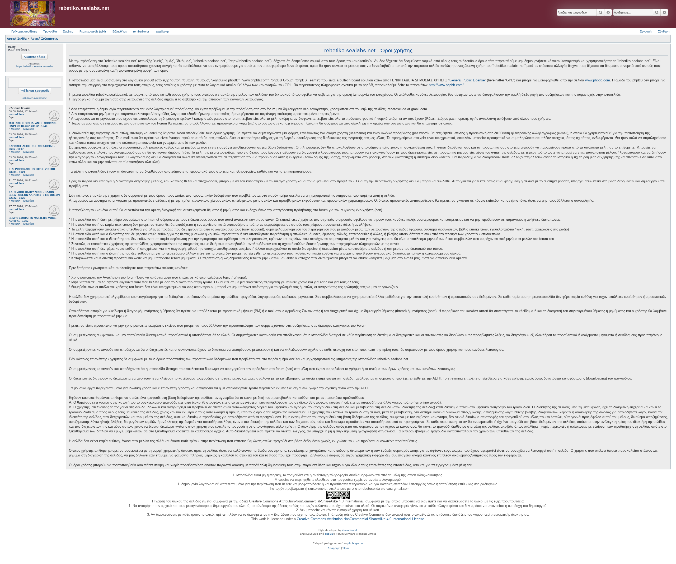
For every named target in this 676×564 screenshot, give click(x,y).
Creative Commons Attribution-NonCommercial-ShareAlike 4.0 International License (360, 519)
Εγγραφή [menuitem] (645, 31)
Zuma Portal (349, 530)
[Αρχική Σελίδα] (32, 14)
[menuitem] (334, 548)
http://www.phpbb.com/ (446, 85)
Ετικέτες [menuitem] (68, 31)
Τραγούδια (50, 31)
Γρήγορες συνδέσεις (24, 31)
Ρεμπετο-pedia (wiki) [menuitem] (92, 31)
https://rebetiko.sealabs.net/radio (34, 66)
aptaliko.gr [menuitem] (162, 31)
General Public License (467, 80)
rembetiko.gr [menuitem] (141, 31)
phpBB (329, 533)
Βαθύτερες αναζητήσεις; (34, 98)
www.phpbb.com (597, 80)
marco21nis (16, 114)
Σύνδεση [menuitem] (663, 31)
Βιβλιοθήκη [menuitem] (119, 31)
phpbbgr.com (355, 543)
